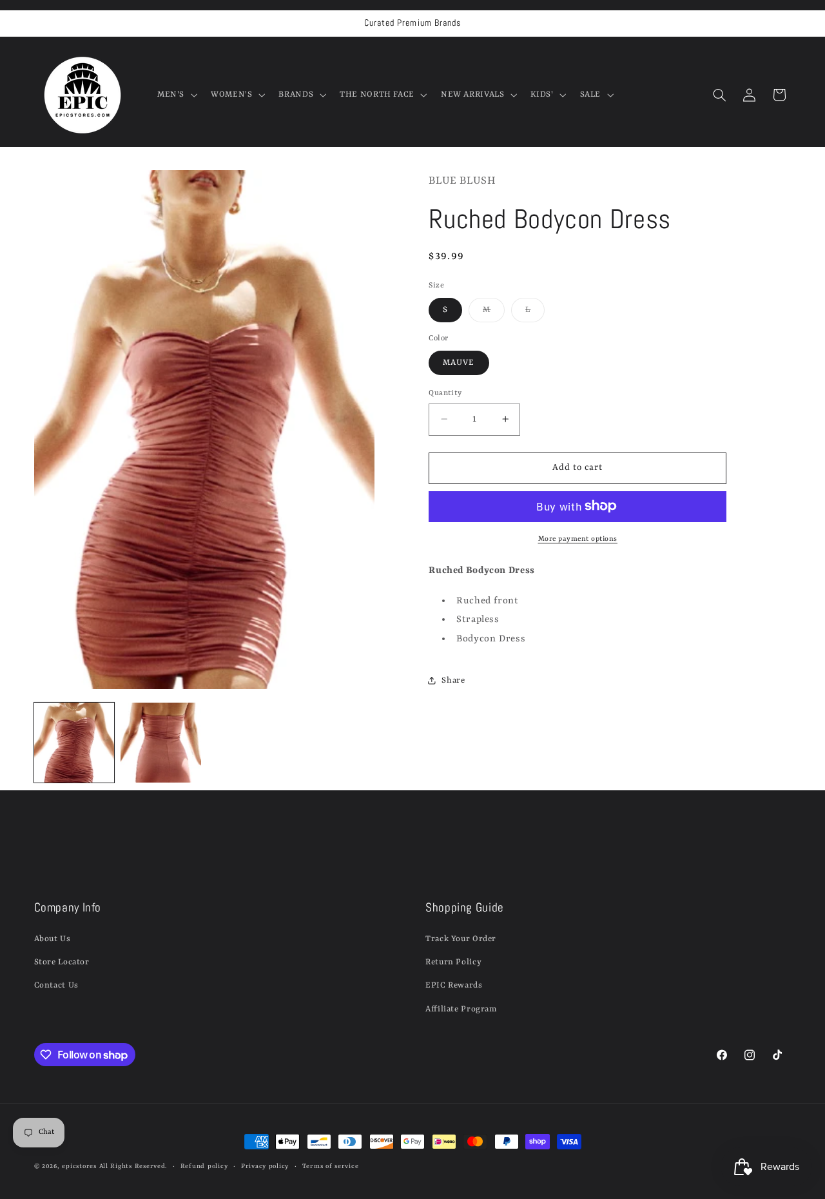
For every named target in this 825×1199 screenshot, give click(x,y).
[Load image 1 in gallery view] (74, 743)
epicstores (79, 1166)
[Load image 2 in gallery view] (160, 743)
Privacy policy (265, 1166)
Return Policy (453, 962)
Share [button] (453, 680)
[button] (175, 95)
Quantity (445, 392)
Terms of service (330, 1166)
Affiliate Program (461, 1009)
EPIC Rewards (454, 985)
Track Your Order (460, 939)
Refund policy (204, 1166)
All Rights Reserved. (133, 1166)
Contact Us (56, 985)
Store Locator (62, 962)
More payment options (578, 538)
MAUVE (458, 362)
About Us (52, 939)
